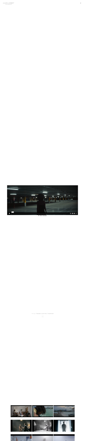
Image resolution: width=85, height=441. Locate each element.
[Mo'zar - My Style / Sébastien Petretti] (43, 411)
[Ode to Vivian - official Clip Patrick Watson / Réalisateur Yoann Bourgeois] (43, 426)
